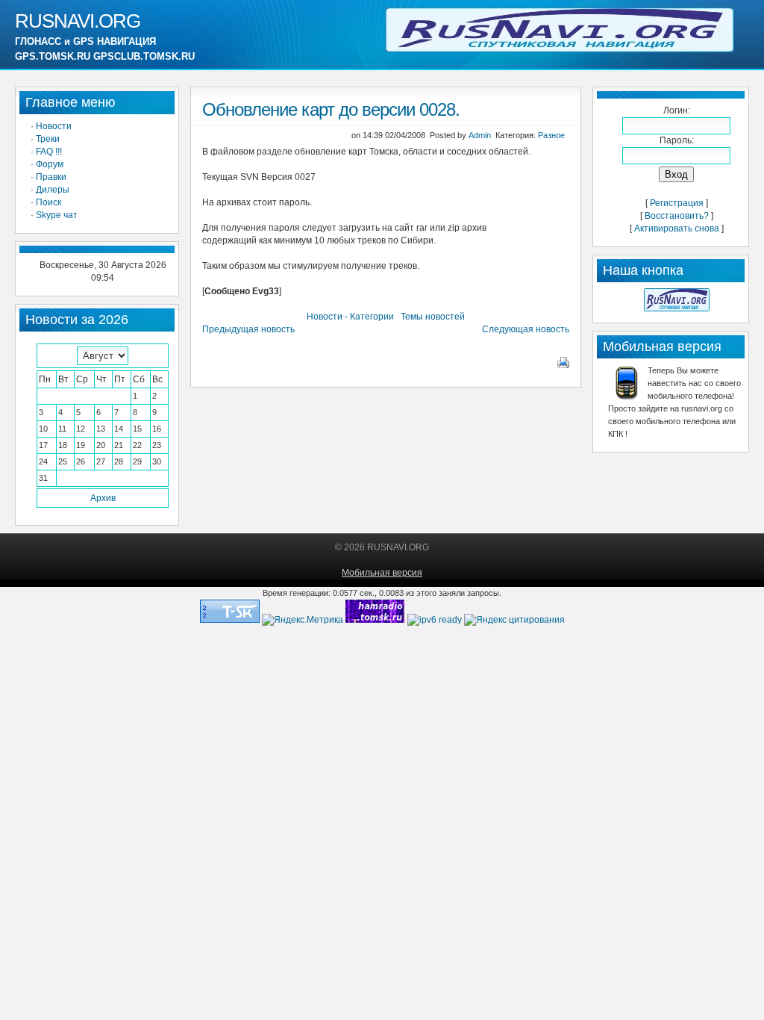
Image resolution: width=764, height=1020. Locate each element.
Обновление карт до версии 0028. (331, 109)
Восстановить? (677, 216)
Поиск (48, 202)
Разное (551, 135)
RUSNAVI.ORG (77, 21)
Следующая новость (525, 329)
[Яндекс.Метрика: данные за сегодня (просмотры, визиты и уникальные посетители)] (302, 620)
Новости (54, 126)
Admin (480, 135)
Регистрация (677, 203)
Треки (48, 139)
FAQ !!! (49, 151)
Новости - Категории (350, 316)
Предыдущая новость (248, 329)
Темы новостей (433, 316)
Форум (49, 164)
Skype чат (57, 215)
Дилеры (52, 189)
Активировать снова (676, 228)
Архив (103, 498)
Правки (51, 177)
